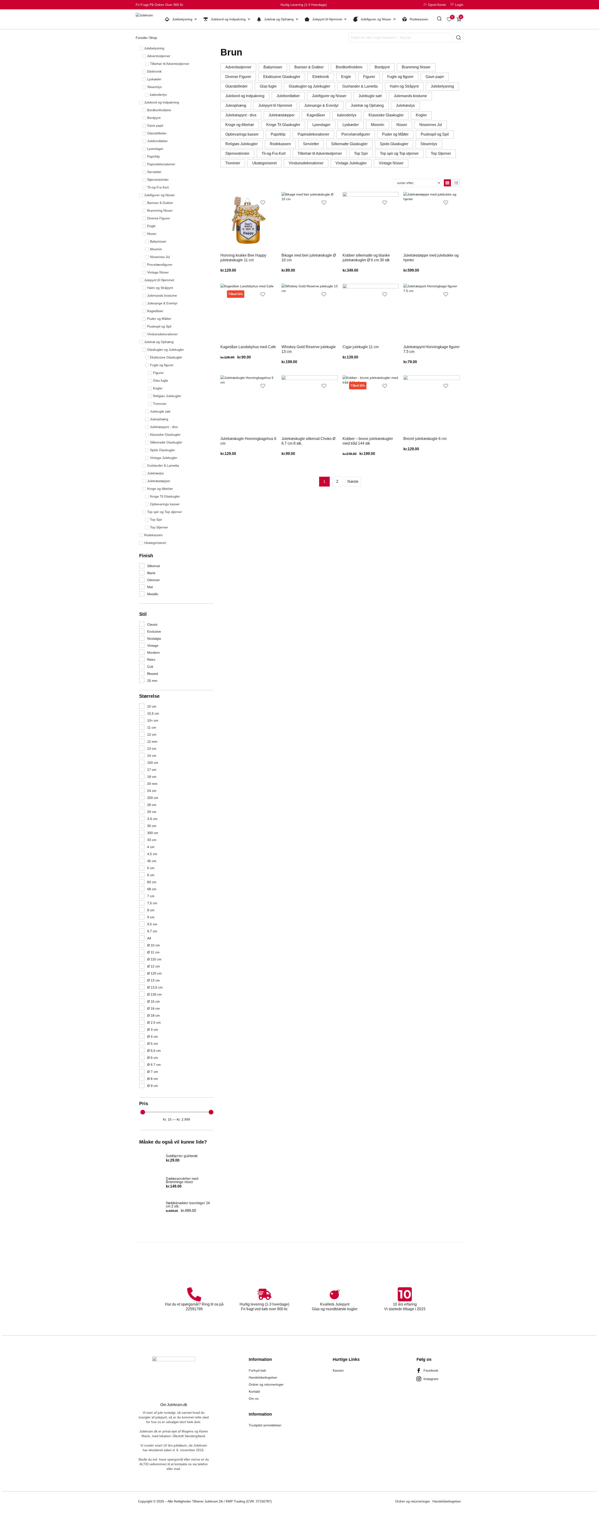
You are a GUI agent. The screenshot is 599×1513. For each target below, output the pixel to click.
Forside (141, 38)
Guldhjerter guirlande (182, 1156)
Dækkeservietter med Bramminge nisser (182, 1180)
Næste (352, 481)
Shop (153, 38)
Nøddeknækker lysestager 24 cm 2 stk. (188, 1204)
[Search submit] (458, 37)
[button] (181, 19)
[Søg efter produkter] (439, 19)
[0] (449, 19)
